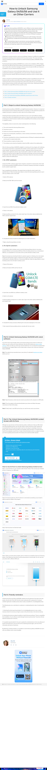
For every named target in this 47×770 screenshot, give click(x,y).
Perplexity (16, 50)
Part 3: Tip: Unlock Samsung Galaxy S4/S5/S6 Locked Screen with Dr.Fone (21, 95)
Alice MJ (8, 19)
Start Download (11, 458)
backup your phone (38, 352)
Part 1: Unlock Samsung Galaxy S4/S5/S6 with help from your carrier (20, 91)
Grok (40, 50)
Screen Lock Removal (17, 21)
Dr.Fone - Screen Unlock (12, 440)
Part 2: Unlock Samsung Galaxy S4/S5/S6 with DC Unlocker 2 (18, 93)
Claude (32, 50)
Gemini (24, 50)
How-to (5, 684)
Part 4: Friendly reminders (10, 97)
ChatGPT (8, 50)
